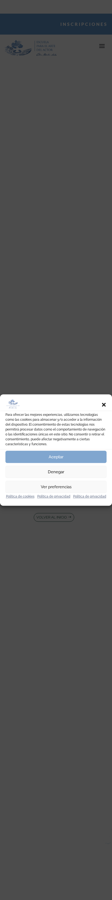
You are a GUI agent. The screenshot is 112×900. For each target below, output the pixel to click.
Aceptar (56, 456)
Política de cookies (20, 496)
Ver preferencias (56, 486)
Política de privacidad (53, 496)
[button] (104, 404)
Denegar (56, 471)
